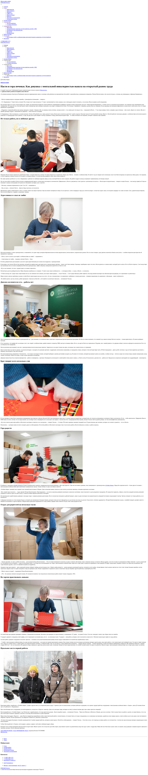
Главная (6, 6)
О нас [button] (5, 46)
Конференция (10, 33)
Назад (5, 738)
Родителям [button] (6, 74)
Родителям (6, 35)
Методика (9, 27)
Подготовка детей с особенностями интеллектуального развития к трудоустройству (29, 37)
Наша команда (10, 10)
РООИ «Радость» (18, 485)
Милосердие (4, 732)
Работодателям (7, 34)
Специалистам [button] (7, 64)
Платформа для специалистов (14, 30)
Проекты (9, 12)
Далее (5, 740)
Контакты (6, 38)
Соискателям (7, 22)
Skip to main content (6, 1)
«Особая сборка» (109, 485)
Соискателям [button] (7, 60)
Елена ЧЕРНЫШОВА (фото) (20, 730)
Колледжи (9, 31)
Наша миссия (10, 9)
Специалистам (7, 26)
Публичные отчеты (12, 19)
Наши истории (11, 15)
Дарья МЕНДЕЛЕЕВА (6, 730)
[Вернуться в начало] (5, 2)
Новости (9, 16)
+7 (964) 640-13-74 (5, 41)
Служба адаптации (12, 24)
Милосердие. (43, 90)
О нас (5, 8)
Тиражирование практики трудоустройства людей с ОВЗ (22, 28)
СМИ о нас (10, 13)
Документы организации (13, 17)
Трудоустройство (11, 23)
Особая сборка (7, 20)
